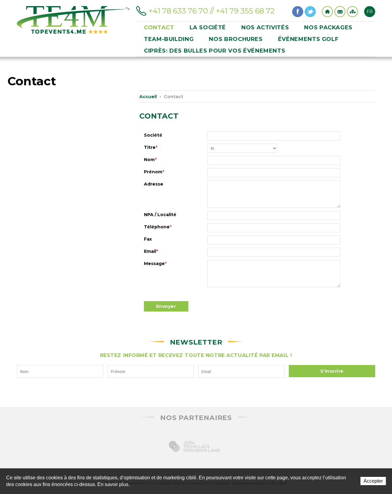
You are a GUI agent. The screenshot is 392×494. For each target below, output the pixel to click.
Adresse (153, 184)
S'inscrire (332, 371)
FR (370, 11)
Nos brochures (235, 39)
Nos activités (265, 27)
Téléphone (158, 227)
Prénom (154, 172)
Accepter (373, 481)
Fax (148, 239)
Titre (150, 147)
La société (208, 27)
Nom (150, 159)
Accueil (148, 96)
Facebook (297, 11)
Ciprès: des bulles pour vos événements (214, 50)
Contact (339, 11)
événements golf (308, 39)
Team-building (169, 39)
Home (327, 11)
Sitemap (352, 11)
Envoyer (166, 306)
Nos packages (328, 27)
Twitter (310, 11)
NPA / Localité (160, 214)
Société (153, 135)
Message (155, 263)
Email (151, 251)
